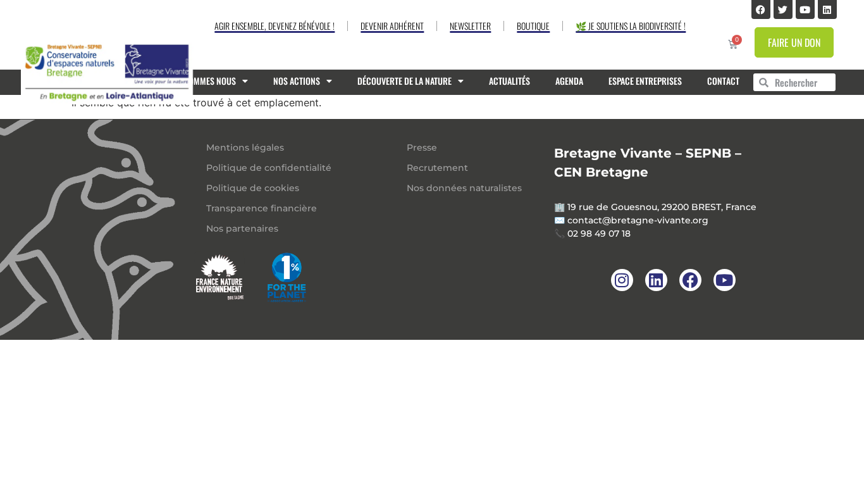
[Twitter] (783, 9)
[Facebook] (760, 9)
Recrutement (437, 167)
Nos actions (296, 80)
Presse (422, 147)
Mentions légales (245, 147)
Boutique (533, 25)
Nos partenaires (242, 228)
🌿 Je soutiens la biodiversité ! (631, 25)
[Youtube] (805, 9)
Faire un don (794, 42)
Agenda (569, 80)
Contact (723, 80)
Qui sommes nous (203, 80)
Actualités (509, 80)
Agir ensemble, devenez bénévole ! (274, 25)
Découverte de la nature (404, 80)
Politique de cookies (252, 188)
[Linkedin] (827, 9)
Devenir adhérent (392, 25)
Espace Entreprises (645, 80)
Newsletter (470, 25)
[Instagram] (622, 280)
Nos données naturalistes (464, 188)
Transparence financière (261, 208)
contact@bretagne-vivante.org (637, 220)
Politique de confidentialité (268, 167)
